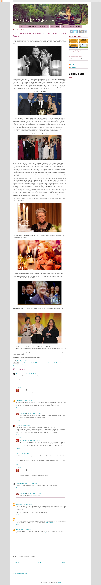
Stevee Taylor (23, 390)
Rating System (44, 26)
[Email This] (13, 363)
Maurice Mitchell (20, 483)
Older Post (63, 562)
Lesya (17, 504)
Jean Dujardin (49, 362)
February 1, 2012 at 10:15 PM (34, 440)
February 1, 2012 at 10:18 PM (34, 493)
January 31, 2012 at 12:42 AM (29, 373)
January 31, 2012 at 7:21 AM (24, 453)
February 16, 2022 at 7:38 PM (25, 529)
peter (17, 519)
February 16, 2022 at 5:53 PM (25, 519)
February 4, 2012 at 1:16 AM (25, 504)
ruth (17, 454)
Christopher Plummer (40, 362)
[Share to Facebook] (17, 363)
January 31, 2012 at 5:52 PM (30, 483)
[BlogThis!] (14, 363)
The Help (24, 365)
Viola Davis (29, 365)
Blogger (59, 582)
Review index (55, 26)
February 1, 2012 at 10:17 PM (34, 470)
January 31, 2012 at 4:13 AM (23, 425)
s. (16, 425)
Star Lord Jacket (49, 522)
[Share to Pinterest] (18, 363)
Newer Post (16, 562)
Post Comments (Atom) (42, 567)
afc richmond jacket (44, 533)
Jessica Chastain (56, 362)
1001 (63, 26)
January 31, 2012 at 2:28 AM (25, 400)
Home (22, 26)
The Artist (19, 365)
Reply (17, 384)
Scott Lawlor (19, 373)
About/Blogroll (32, 26)
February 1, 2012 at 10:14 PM (34, 413)
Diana (17, 400)
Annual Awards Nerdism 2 (30, 362)
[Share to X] (16, 363)
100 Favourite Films (74, 26)
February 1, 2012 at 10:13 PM (34, 390)
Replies (19, 387)
